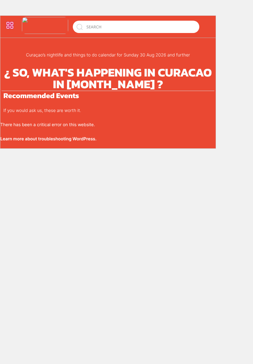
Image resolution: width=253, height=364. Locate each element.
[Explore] (10, 25)
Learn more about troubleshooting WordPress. (48, 139)
